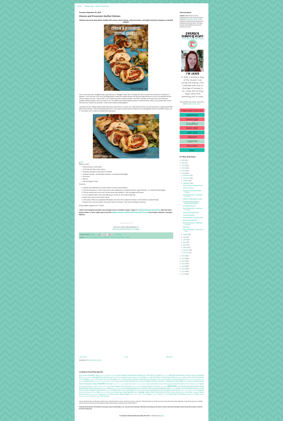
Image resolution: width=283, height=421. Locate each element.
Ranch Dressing (193, 390)
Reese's (81, 392)
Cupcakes (161, 381)
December (186, 175)
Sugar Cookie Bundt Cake (191, 212)
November (186, 178)
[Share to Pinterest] (112, 235)
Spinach (201, 392)
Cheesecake (200, 377)
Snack (177, 392)
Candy (163, 377)
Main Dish (107, 237)
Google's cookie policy (193, 104)
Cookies (168, 379)
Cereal (194, 377)
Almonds (85, 375)
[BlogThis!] (105, 235)
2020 (183, 168)
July (184, 237)
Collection (135, 379)
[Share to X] (107, 235)
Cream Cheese (94, 237)
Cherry (81, 379)
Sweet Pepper (121, 237)
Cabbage (143, 377)
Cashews (178, 377)
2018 (183, 173)
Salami (121, 392)
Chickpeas (92, 379)
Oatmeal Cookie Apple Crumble (192, 199)
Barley (145, 375)
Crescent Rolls (140, 381)
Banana (141, 375)
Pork (127, 390)
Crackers (102, 381)
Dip (174, 381)
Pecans (81, 390)
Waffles (197, 394)
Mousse (105, 388)
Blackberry (195, 375)
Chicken (86, 237)
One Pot (147, 388)
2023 (183, 160)
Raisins (187, 390)
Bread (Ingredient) (88, 377)
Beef (171, 375)
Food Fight (109, 384)
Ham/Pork (187, 383)
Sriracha (93, 394)
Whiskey (87, 396)
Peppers (93, 390)
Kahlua (123, 386)
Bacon (135, 375)
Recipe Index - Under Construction (97, 6)
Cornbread (191, 379)
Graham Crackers (141, 383)
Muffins (109, 388)
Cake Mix (152, 377)
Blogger (161, 415)
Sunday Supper (115, 394)
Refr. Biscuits (88, 392)
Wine (91, 396)
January (185, 252)
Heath (197, 383)
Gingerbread (127, 383)
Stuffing (107, 394)
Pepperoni (87, 390)
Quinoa (178, 390)
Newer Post (83, 357)
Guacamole (170, 383)
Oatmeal (134, 388)
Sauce (136, 392)
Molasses (100, 388)
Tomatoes (155, 394)
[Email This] (102, 235)
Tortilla (160, 394)
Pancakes (167, 388)
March (185, 247)
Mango (180, 386)
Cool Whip (174, 379)
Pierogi (109, 390)
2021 (183, 165)
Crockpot (147, 381)
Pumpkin (167, 390)
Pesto (98, 390)
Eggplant (190, 381)
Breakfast (96, 377)
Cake (148, 377)
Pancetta (173, 388)
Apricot (108, 375)
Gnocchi (133, 383)
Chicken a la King (188, 188)
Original (161, 388)
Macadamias (164, 386)
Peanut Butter (188, 388)
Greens (161, 383)
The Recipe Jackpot (192, 19)
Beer (174, 375)
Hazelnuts (193, 383)
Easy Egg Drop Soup (189, 206)
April (184, 245)
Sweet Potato (134, 394)
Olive (138, 388)
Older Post (169, 357)
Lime (155, 386)
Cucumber (154, 381)
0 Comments (118, 234)
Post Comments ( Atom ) (94, 360)
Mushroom (115, 388)
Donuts (178, 381)
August (185, 234)
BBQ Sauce (153, 375)
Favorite (101, 237)
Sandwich (130, 392)
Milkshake (92, 388)
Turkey (170, 394)
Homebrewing (83, 386)
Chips (108, 379)
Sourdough (196, 392)
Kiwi (134, 386)
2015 (183, 261)
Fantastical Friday (90, 384)
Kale (126, 386)
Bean (159, 375)
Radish (183, 390)
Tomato (127, 237)
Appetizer (92, 375)
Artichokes (113, 375)
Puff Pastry (161, 390)
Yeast (98, 396)
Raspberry (201, 390)
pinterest (122, 229)
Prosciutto (113, 237)
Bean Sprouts (165, 375)
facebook (115, 229)
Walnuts (202, 394)
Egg (182, 381)
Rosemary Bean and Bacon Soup (193, 217)
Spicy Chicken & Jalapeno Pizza (192, 185)
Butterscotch (136, 377)
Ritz (105, 392)
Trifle (163, 394)
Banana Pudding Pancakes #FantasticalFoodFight (191, 202)
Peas (202, 388)
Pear (199, 388)
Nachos (120, 388)
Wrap (95, 396)
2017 (183, 256)
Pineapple (114, 390)
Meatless (197, 386)
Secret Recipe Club (157, 392)
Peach (182, 388)
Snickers (182, 392)
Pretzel (137, 390)
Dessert (170, 381)
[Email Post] (98, 234)
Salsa (125, 392)
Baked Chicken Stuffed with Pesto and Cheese (130, 212)
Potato (132, 390)
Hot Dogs (100, 386)
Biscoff (185, 375)
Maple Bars (186, 227)
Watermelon (82, 396)
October (185, 180)
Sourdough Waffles (188, 215)
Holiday (201, 384)
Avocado (130, 375)
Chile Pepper (99, 379)
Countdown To (88, 381)
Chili (105, 379)
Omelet (142, 388)
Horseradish (94, 386)
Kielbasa (130, 386)
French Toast (116, 383)
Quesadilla (173, 390)
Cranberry (107, 381)
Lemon (145, 386)
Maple (184, 386)
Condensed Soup (143, 379)
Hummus (105, 386)
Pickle (102, 390)
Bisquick (189, 375)
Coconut (125, 379)
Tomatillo (144, 394)
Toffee (140, 394)
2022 (183, 163)
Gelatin (122, 383)
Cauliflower (184, 377)
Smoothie (173, 392)
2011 (183, 271)
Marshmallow (190, 386)
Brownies (108, 377)
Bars (148, 375)
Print (80, 162)
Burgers (123, 377)
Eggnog (186, 381)
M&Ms (159, 386)
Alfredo (81, 375)
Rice (98, 392)
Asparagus (124, 375)
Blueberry (201, 375)
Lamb (137, 386)
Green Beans (155, 384)
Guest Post (177, 384)
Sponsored (82, 394)
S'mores (112, 392)
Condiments (153, 379)
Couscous (97, 381)
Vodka (193, 394)
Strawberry (101, 394)
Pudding (147, 390)
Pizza (119, 390)
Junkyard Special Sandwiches (149, 210)
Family (195, 381)
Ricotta (102, 392)
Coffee (129, 379)
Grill (165, 384)
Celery (189, 377)
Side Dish (166, 392)
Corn (186, 379)
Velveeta (188, 394)
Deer (165, 381)
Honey (89, 386)
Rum (108, 392)
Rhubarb (94, 392)
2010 (183, 274)
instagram (136, 229)
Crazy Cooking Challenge (117, 381)
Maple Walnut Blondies (190, 220)
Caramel (168, 377)
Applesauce (103, 375)
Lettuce (150, 386)
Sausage (141, 392)
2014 (183, 263)
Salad (117, 392)
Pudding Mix (153, 390)
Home (79, 6)
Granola (148, 383)
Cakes (158, 377)
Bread (81, 377)
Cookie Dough (161, 379)
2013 (183, 266)
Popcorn (123, 390)
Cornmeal (197, 379)
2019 (183, 170)
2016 (183, 258)
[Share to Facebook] (110, 235)
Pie (105, 390)
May (184, 242)
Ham (182, 384)
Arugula (118, 375)
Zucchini (106, 396)
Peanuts (195, 388)
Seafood (148, 392)
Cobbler (120, 379)
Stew (96, 394)
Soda (186, 392)
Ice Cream (111, 386)
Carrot (173, 377)
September (186, 183)
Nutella (129, 388)
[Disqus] (126, 269)
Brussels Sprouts (116, 377)
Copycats (181, 379)
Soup (190, 392)
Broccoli (102, 377)
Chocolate (114, 379)
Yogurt (102, 396)
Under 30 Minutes (179, 394)
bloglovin (129, 229)
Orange (153, 388)
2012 (183, 269)
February (186, 250)
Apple (98, 375)
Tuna (166, 394)
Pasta (178, 388)
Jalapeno (118, 386)
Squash (88, 394)
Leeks (140, 386)
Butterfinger (129, 377)
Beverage (179, 375)
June (184, 239)
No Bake (124, 388)
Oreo (157, 388)
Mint (96, 388)
